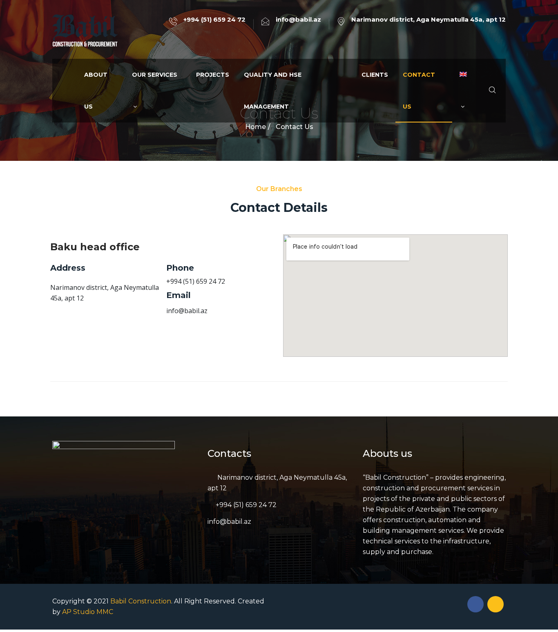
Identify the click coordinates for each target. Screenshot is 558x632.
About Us (95, 90)
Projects (212, 74)
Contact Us (419, 90)
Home (255, 127)
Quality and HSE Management (272, 90)
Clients (375, 74)
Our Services (154, 74)
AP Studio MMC (87, 612)
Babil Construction (140, 601)
